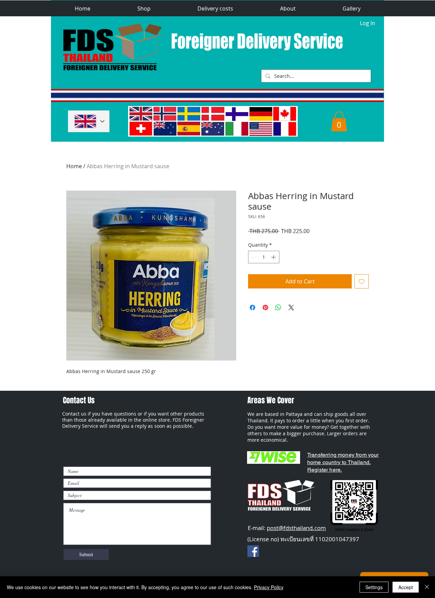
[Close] (427, 587)
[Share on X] (291, 307)
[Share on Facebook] (252, 307)
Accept (405, 587)
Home (74, 166)
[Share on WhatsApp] (278, 307)
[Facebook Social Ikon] (253, 551)
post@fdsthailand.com (296, 528)
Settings (374, 587)
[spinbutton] (264, 257)
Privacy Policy (268, 587)
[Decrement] (253, 257)
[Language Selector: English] (88, 121)
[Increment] (274, 257)
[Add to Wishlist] (361, 281)
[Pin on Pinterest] (265, 307)
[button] (144, 9)
